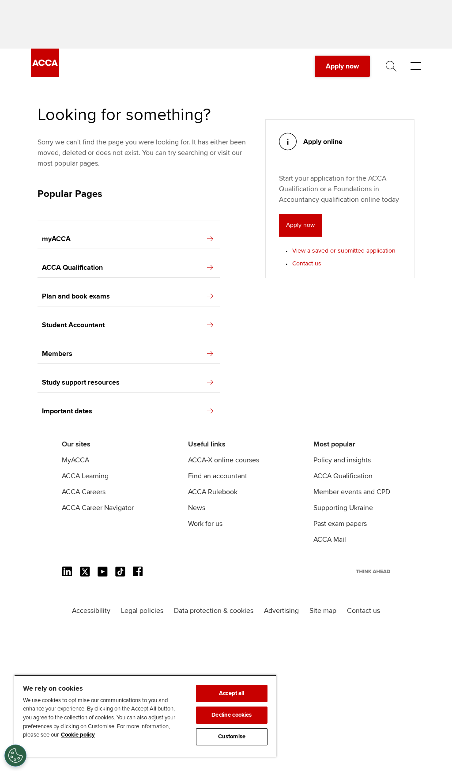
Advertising (281, 610)
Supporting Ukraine (343, 507)
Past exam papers (340, 523)
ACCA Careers (83, 492)
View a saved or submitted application (344, 250)
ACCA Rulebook (212, 492)
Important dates (67, 411)
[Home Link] (373, 571)
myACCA (56, 238)
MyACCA (75, 460)
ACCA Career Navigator (98, 507)
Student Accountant (73, 325)
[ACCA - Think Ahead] (45, 74)
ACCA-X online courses (223, 460)
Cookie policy (78, 734)
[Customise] (15, 756)
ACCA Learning (85, 476)
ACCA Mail (329, 539)
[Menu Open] (415, 66)
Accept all (231, 693)
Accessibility (91, 610)
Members (57, 353)
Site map (322, 610)
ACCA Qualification (72, 267)
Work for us (205, 523)
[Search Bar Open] (391, 66)
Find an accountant (217, 476)
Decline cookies (231, 714)
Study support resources (81, 382)
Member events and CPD (351, 492)
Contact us (306, 263)
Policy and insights (342, 460)
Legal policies (142, 610)
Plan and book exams (76, 296)
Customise (231, 736)
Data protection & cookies (213, 610)
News (196, 507)
